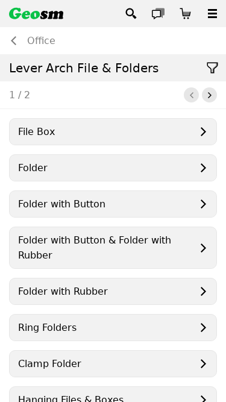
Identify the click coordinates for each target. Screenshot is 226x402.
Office (41, 40)
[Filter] (212, 67)
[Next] (209, 94)
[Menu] (212, 13)
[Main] (36, 13)
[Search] (131, 13)
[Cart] (185, 13)
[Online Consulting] (158, 13)
